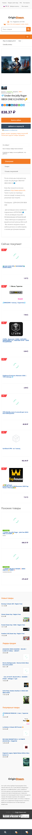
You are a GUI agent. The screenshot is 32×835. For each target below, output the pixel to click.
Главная (4, 2)
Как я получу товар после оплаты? (13, 148)
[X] (9, 105)
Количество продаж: (6, 92)
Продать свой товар (13, 2)
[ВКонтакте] (2, 105)
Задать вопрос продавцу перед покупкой (14, 133)
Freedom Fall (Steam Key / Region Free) (12, 633)
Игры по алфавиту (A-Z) (9, 41)
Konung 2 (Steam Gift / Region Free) (11, 604)
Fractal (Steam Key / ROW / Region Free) (13, 625)
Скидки (7, 166)
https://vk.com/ (17, 24)
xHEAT (20, 91)
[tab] (16, 161)
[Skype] (21, 105)
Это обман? (6, 145)
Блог (20, 41)
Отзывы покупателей (11, 171)
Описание (9, 161)
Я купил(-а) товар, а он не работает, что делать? (14, 153)
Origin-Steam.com (20, 812)
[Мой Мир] (7, 105)
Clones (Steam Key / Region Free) (11, 614)
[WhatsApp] (19, 105)
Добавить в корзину (15, 126)
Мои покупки (25, 6)
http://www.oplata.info (18, 190)
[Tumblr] (14, 105)
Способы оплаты (7, 44)
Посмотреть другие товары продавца (13, 135)
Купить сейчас (16, 120)
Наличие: (3, 91)
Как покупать (26, 2)
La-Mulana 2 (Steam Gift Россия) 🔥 (13, 727)
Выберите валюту (14, 6)
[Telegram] (24, 105)
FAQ (21, 2)
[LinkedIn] (12, 105)
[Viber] (17, 105)
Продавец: (15, 91)
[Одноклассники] (5, 105)
